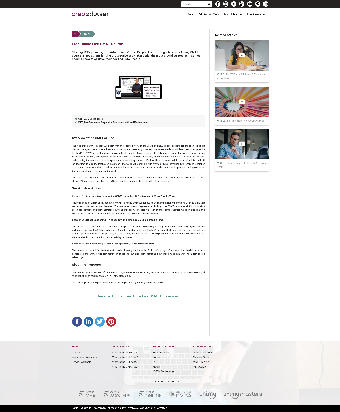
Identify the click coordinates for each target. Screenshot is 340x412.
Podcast (76, 352)
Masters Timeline (203, 352)
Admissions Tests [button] (209, 14)
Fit (154, 362)
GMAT (87, 34)
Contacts (100, 408)
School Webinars (81, 362)
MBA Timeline (201, 362)
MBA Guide (199, 366)
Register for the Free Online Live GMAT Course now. (138, 296)
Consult (157, 357)
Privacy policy (117, 408)
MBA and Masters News (136, 122)
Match (156, 366)
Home (75, 408)
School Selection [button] (233, 14)
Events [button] (191, 14)
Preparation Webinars (84, 357)
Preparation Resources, (113, 122)
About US (85, 408)
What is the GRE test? (124, 362)
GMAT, (81, 122)
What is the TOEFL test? (126, 352)
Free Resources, (92, 122)
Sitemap (162, 408)
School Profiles (161, 352)
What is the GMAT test (125, 366)
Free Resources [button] (256, 14)
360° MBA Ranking (163, 371)
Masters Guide (201, 357)
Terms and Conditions (141, 408)
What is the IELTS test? (125, 357)
